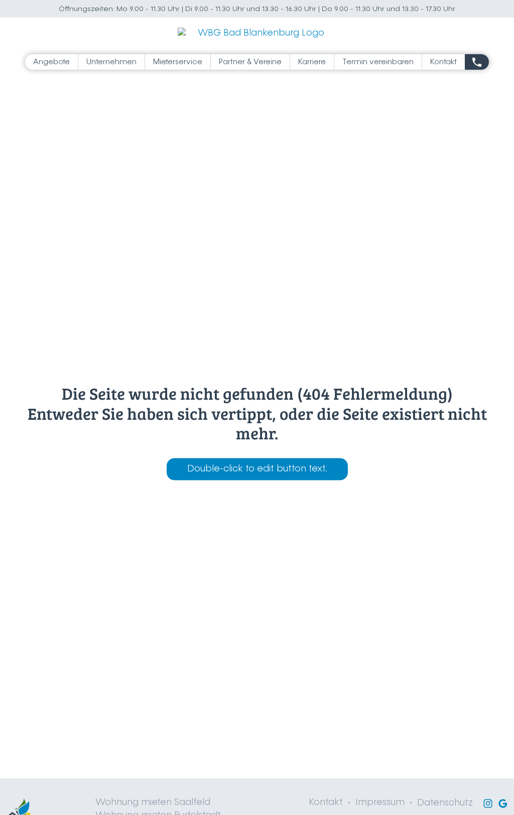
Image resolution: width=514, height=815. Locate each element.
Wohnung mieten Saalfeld (152, 802)
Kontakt (443, 62)
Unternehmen (111, 62)
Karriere (312, 62)
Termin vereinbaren (378, 62)
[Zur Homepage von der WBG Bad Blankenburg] (257, 34)
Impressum (380, 802)
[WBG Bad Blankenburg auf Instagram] (488, 803)
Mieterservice (177, 62)
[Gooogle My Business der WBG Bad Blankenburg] (503, 803)
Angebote (51, 62)
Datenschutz (445, 803)
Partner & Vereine (250, 62)
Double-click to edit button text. (257, 469)
